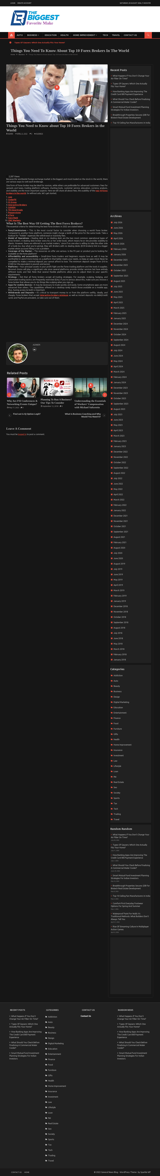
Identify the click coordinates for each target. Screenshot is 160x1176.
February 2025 (120, 313)
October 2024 (120, 334)
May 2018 (118, 644)
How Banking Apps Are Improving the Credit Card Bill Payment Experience (25, 1034)
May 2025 (118, 297)
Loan (116, 771)
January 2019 (120, 601)
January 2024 (120, 382)
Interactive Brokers (17, 205)
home (26, 1172)
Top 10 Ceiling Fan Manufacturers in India (131, 123)
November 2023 (121, 393)
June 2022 (118, 484)
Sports (117, 798)
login (12, 3)
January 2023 (120, 446)
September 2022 (121, 468)
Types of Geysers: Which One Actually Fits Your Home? (39, 42)
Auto (20, 35)
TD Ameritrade (15, 210)
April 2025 (118, 302)
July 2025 (118, 286)
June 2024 (118, 356)
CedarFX (12, 199)
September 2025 (121, 276)
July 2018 (118, 633)
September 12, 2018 (17, 406)
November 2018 (121, 612)
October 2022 (120, 462)
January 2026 (120, 254)
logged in (22, 434)
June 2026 (118, 228)
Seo (115, 787)
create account (24, 3)
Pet (115, 777)
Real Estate (119, 782)
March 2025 (119, 308)
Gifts (116, 734)
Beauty (117, 686)
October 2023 (120, 398)
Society (117, 793)
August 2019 (119, 564)
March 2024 (119, 372)
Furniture (118, 729)
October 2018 (120, 617)
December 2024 (121, 324)
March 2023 (119, 436)
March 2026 (119, 244)
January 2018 (120, 660)
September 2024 (121, 340)
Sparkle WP (145, 1172)
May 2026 (118, 233)
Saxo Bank (13, 218)
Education (51, 35)
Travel (116, 35)
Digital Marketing (121, 702)
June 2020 (118, 558)
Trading (117, 814)
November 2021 (121, 521)
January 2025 (120, 318)
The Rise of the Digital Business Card (86, 402)
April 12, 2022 (22, 133)
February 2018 (120, 654)
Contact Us (130, 35)
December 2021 (121, 516)
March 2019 (119, 590)
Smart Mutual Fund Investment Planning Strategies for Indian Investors (24, 1056)
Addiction (118, 675)
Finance (117, 718)
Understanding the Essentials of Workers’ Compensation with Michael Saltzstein (56, 404)
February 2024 (120, 377)
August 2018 (119, 628)
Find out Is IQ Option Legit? (26, 414)
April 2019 (118, 585)
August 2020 (119, 548)
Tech (105, 35)
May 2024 (118, 361)
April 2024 (118, 366)
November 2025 (121, 265)
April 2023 (118, 430)
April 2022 (118, 494)
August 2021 (119, 537)
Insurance (118, 750)
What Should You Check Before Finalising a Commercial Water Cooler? (24, 1045)
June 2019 (118, 574)
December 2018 (121, 606)
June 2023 (118, 420)
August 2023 (119, 409)
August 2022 (119, 473)
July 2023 (118, 414)
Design (117, 697)
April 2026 (118, 238)
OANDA (12, 207)
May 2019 (118, 580)
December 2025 (121, 260)
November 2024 (121, 329)
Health (64, 35)
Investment (119, 755)
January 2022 (120, 510)
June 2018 (118, 638)
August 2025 (119, 281)
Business (32, 35)
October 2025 (120, 270)
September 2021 (121, 532)
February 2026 (120, 249)
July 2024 (118, 350)
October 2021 (120, 526)
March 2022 (119, 500)
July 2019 (118, 569)
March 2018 (119, 649)
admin (10, 133)
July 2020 (118, 553)
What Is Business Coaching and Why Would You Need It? (83, 415)
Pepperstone (14, 212)
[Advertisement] (57, 154)
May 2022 (118, 489)
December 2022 (121, 452)
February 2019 (120, 596)
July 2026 (118, 222)
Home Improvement (84, 35)
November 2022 (121, 457)
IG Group (12, 202)
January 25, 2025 (83, 408)
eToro (11, 215)
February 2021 (120, 542)
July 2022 (118, 478)
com (10, 197)
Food (116, 723)
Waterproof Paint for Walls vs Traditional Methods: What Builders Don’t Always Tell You (130, 916)
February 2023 (120, 441)
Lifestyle (117, 766)
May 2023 (118, 425)
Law (115, 761)
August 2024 (119, 345)
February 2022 (120, 505)
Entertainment (120, 713)
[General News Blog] (11, 35)
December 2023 (121, 388)
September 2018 (121, 622)
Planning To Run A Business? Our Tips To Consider (22, 401)
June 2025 (118, 292)
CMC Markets (14, 220)
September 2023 (121, 404)
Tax (115, 803)
